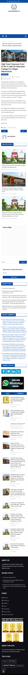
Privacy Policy (7, 611)
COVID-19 (6, 603)
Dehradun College (11, 127)
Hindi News (12, 661)
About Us (6, 597)
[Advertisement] (14, 24)
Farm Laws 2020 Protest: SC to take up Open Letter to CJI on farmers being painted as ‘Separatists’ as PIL (24, 131)
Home (5, 606)
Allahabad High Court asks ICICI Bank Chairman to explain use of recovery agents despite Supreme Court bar (14, 308)
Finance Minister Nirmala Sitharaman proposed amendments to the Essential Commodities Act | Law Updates (14, 355)
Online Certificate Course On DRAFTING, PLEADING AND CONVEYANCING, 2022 (17, 400)
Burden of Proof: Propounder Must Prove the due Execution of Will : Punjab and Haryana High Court (17, 447)
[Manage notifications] (3, 671)
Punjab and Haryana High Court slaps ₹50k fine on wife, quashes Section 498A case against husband (17, 532)
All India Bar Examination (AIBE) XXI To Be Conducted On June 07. (17, 433)
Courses (4, 661)
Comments (20, 393)
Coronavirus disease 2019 (8, 288)
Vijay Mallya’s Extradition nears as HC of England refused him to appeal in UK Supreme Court (14, 358)
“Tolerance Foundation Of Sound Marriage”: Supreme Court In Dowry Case (17, 504)
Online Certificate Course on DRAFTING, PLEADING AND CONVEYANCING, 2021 (17, 413)
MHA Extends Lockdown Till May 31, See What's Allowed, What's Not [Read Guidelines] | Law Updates (14, 336)
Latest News (4, 74)
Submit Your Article (8, 614)
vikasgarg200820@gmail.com (16, 427)
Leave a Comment (7, 78)
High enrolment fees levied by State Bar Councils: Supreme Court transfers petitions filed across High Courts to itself (13, 214)
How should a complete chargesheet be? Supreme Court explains (17, 545)
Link (6, 123)
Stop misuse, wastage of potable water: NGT (5, 131)
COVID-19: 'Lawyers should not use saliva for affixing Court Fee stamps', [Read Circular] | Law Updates (14, 328)
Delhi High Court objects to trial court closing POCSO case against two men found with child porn (17, 492)
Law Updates (17, 76)
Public (4, 669)
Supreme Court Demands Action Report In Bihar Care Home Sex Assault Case (13, 166)
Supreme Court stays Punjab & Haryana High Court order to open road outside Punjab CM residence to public (17, 517)
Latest (8, 393)
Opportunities (20, 665)
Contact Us (6, 600)
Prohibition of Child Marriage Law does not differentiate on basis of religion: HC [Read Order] (12, 189)
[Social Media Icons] (3, 371)
